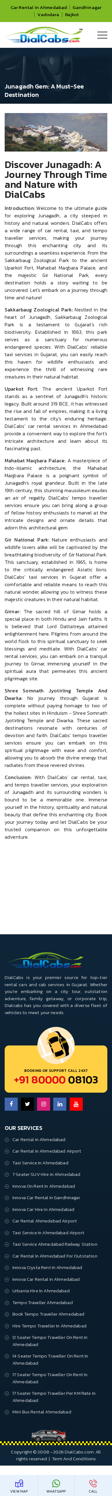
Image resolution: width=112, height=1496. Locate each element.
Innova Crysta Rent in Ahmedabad (47, 1267)
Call (93, 1491)
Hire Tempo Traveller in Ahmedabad (49, 1325)
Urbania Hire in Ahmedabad (41, 1290)
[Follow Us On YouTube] (76, 1104)
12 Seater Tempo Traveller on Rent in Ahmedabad (49, 1341)
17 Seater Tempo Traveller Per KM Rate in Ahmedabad (54, 1396)
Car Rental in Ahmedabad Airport (47, 1150)
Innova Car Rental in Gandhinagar (46, 1197)
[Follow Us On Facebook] (11, 1104)
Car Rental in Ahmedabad (39, 7)
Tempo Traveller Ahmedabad (42, 1302)
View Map (19, 1491)
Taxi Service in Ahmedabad (40, 1162)
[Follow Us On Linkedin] (59, 1104)
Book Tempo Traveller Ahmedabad (48, 1313)
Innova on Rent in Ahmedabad (43, 1186)
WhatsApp (56, 1491)
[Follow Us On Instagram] (43, 1104)
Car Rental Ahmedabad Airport (44, 1220)
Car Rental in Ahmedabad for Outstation (54, 1255)
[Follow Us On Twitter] (27, 1104)
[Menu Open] (102, 35)
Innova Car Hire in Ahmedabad (43, 1209)
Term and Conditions (74, 1458)
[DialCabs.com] (43, 40)
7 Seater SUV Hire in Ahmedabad (46, 1174)
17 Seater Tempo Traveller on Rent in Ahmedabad (49, 1378)
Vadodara (48, 14)
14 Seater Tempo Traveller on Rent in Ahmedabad (50, 1359)
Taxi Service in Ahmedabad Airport (48, 1232)
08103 (56, 1079)
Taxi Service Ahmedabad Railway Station (54, 1244)
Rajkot (72, 14)
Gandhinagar (86, 7)
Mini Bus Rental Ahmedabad (41, 1411)
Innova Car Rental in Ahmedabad (46, 1279)
